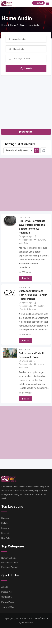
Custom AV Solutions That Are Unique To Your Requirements (33, 294)
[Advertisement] (26, 98)
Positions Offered (9, 562)
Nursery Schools (9, 558)
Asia (26, 243)
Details (25, 278)
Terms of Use (7, 607)
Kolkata (4, 523)
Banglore (5, 518)
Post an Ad (6, 592)
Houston (40, 306)
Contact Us (6, 597)
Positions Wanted (9, 567)
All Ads (4, 587)
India (21, 243)
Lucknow (40, 364)
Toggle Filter (26, 131)
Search (28, 68)
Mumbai (5, 533)
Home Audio (24, 217)
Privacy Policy (7, 602)
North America (30, 309)
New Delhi (41, 240)
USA (21, 309)
